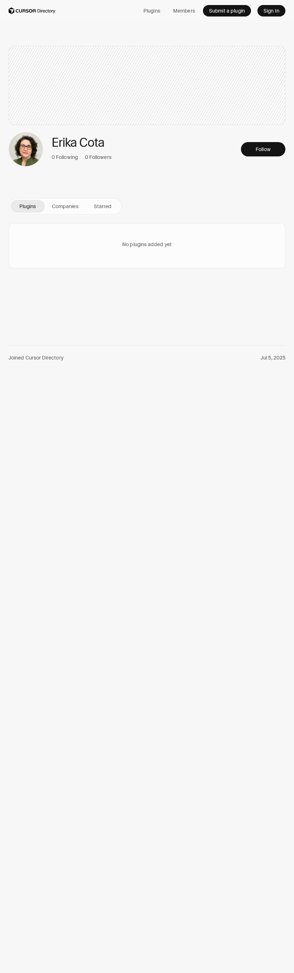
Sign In (271, 11)
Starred (103, 206)
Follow (263, 149)
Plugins (151, 11)
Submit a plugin (227, 11)
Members (184, 11)
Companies (65, 206)
